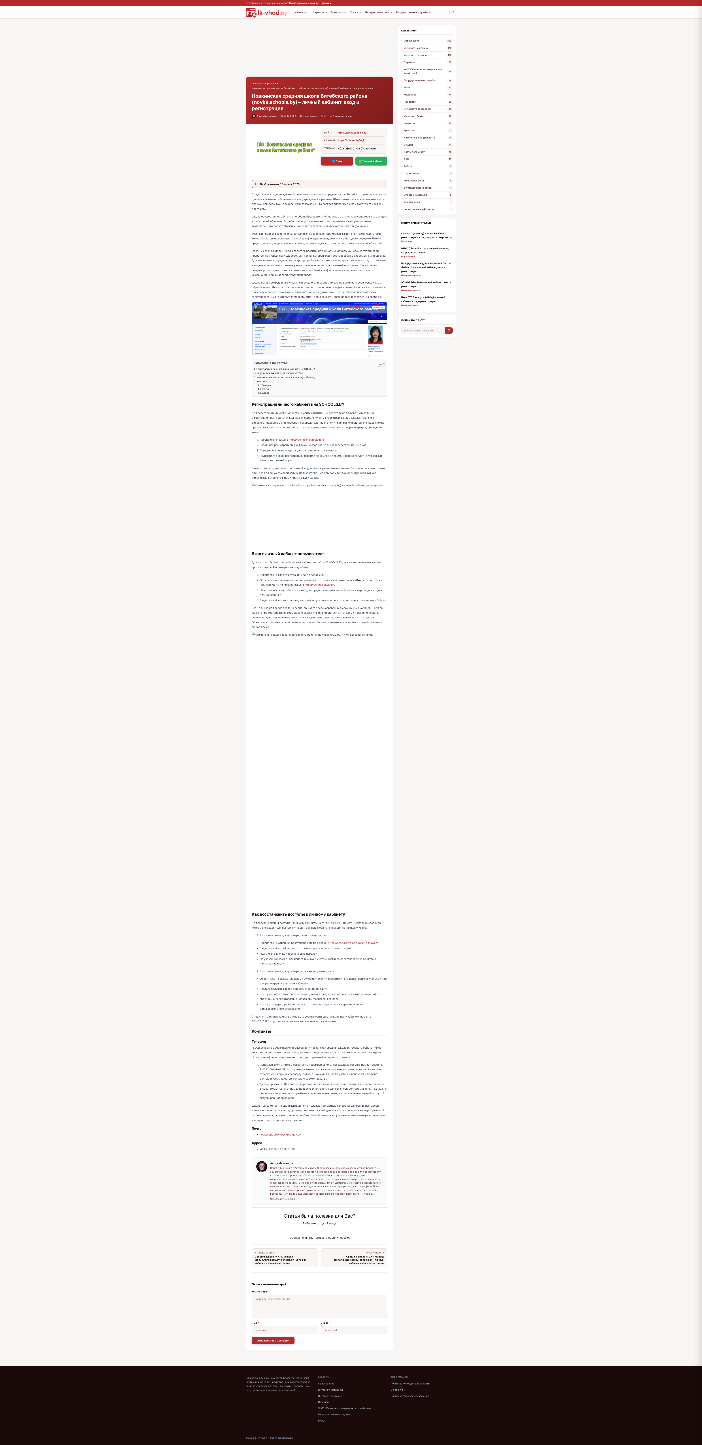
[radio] (307, 1230)
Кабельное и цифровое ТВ (419, 137)
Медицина (410, 94)
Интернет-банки (414, 116)
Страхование (411, 173)
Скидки (408, 144)
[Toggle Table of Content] (379, 364)
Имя (255, 1322)
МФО (407, 87)
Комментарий (261, 1291)
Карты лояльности (415, 151)
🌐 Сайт (337, 161)
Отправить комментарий (273, 1340)
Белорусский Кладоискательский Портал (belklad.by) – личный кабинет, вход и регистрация (426, 267)
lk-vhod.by (261, 1437)
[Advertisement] (319, 50)
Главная (256, 83)
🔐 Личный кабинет (371, 161)
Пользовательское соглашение (409, 1396)
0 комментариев (342, 116)
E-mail (326, 1322)
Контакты (262, 381)
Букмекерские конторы (418, 187)
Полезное (410, 101)
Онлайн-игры (412, 201)
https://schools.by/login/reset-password (353, 943)
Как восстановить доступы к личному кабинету (286, 377)
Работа (408, 166)
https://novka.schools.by (352, 132)
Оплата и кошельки (415, 194)
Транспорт (337, 12)
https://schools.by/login (351, 140)
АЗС (406, 158)
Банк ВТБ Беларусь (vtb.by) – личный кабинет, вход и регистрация (423, 299)
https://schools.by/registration (307, 439)
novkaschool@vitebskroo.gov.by (280, 1134)
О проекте (396, 1389)
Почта (265, 389)
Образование (271, 83)
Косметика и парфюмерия (419, 209)
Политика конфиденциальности (410, 1383)
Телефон (266, 385)
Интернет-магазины (377, 12)
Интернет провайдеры (417, 108)
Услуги (354, 12)
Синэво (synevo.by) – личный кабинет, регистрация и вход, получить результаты (426, 235)
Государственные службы (412, 12)
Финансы (300, 12)
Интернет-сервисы (415, 55)
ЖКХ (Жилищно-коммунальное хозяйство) (423, 71)
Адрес (265, 392)
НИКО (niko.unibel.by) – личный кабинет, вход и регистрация (425, 250)
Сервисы (318, 12)
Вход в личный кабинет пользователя (279, 372)
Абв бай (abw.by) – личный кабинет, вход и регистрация (426, 284)
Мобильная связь (414, 180)
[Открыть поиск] (452, 12)
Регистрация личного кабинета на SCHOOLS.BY (285, 368)
